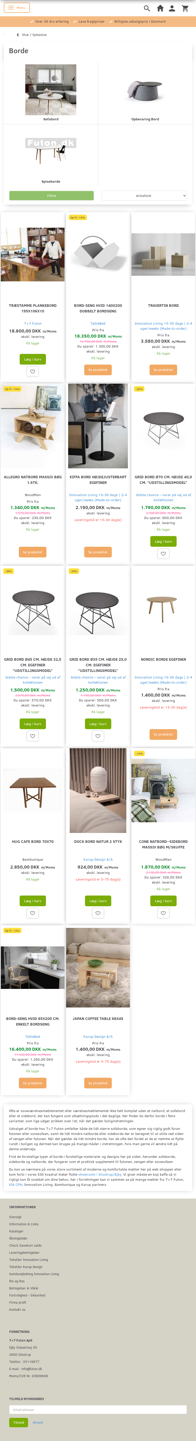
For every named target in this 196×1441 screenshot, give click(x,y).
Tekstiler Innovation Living (28, 1259)
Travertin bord (163, 305)
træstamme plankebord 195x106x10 (33, 307)
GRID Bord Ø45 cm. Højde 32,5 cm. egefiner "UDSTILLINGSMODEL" (32, 664)
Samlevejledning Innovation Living (34, 1274)
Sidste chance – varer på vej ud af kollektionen (163, 497)
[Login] (172, 8)
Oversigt (15, 1217)
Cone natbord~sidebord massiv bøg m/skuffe (163, 844)
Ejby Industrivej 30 (23, 1347)
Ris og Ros (16, 1281)
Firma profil (17, 1302)
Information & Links (24, 1224)
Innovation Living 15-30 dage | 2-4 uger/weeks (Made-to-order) (163, 326)
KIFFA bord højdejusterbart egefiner (98, 479)
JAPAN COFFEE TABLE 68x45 (98, 1018)
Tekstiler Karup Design (25, 1266)
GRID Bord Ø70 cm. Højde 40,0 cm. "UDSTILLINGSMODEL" (163, 479)
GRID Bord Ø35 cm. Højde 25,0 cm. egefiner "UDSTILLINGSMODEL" (98, 664)
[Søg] (147, 8)
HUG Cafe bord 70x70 (33, 841)
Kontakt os (17, 1309)
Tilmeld (18, 1422)
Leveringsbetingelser (24, 1252)
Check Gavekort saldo (25, 1245)
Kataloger (16, 1231)
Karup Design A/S (98, 859)
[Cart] (185, 8)
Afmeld (38, 1422)
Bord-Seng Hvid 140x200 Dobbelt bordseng (98, 307)
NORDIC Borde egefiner (163, 659)
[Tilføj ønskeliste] (33, 371)
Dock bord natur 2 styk (98, 841)
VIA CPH (15, 1184)
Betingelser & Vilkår (24, 1288)
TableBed (98, 323)
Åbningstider (18, 1238)
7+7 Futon (33, 323)
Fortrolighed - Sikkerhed (27, 1295)
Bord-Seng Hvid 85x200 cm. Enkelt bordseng (32, 1021)
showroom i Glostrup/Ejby (99, 1174)
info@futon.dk (31, 1368)
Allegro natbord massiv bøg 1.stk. (33, 479)
